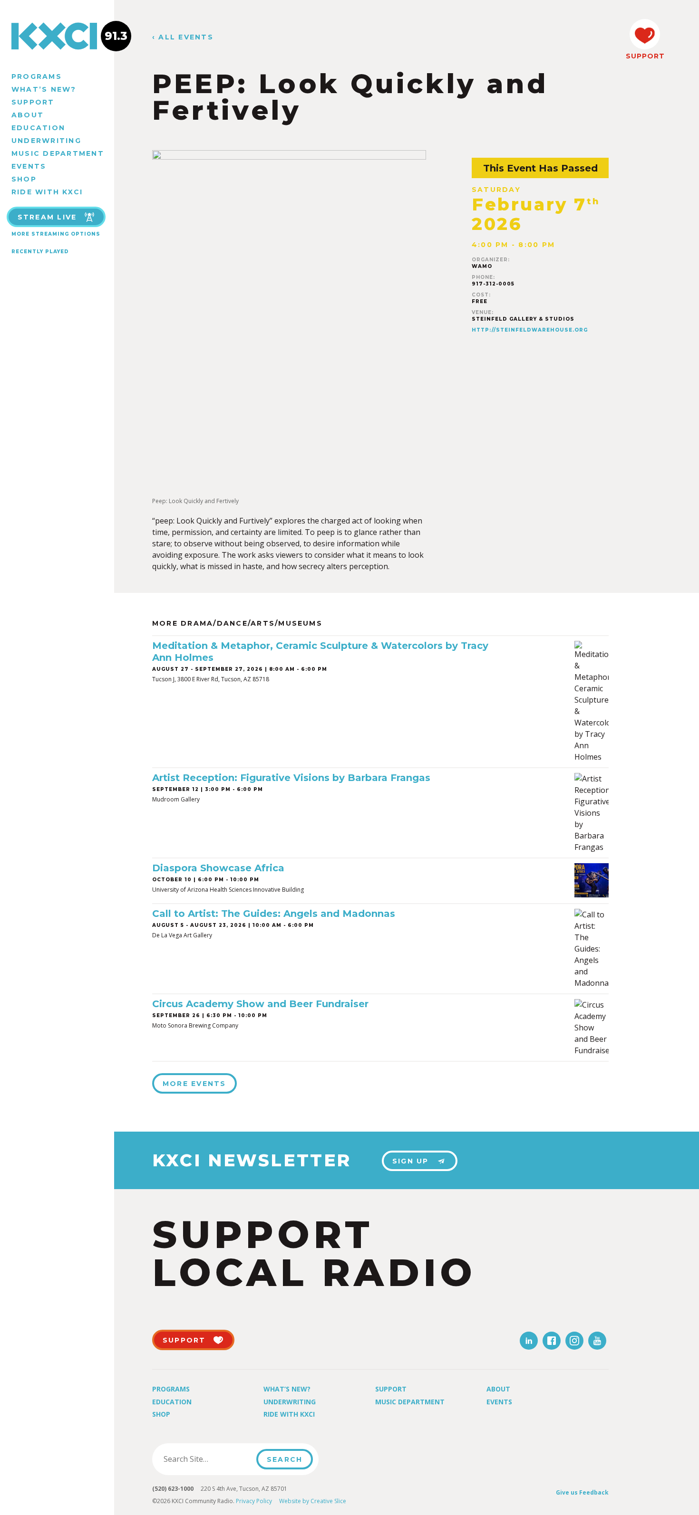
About (27, 115)
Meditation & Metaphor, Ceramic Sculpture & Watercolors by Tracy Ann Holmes (320, 651)
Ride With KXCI (47, 192)
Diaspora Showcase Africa (218, 868)
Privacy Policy (254, 1501)
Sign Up (410, 1161)
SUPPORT (645, 56)
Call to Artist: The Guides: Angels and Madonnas (273, 913)
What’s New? (44, 89)
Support (33, 102)
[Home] (57, 36)
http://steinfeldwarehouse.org (530, 330)
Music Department (57, 153)
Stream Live (47, 217)
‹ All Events (183, 37)
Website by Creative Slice (312, 1501)
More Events (194, 1083)
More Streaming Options (55, 234)
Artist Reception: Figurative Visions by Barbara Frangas (291, 777)
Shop (24, 179)
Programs (36, 76)
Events (28, 166)
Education (38, 128)
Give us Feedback (582, 1492)
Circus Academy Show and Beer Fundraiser (260, 1004)
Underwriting (46, 140)
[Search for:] (207, 1459)
